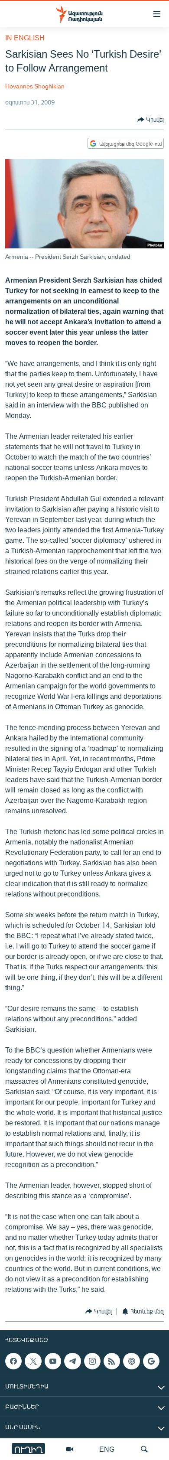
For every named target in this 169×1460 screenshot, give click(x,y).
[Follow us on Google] (151, 1361)
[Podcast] (131, 1361)
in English (25, 37)
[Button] (150, 119)
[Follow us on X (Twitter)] (33, 1361)
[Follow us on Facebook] (13, 1361)
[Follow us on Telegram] (72, 1361)
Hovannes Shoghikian (35, 86)
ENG (106, 1449)
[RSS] (112, 1361)
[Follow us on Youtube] (53, 1361)
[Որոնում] (144, 1449)
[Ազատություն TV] (70, 1449)
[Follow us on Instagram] (92, 1361)
